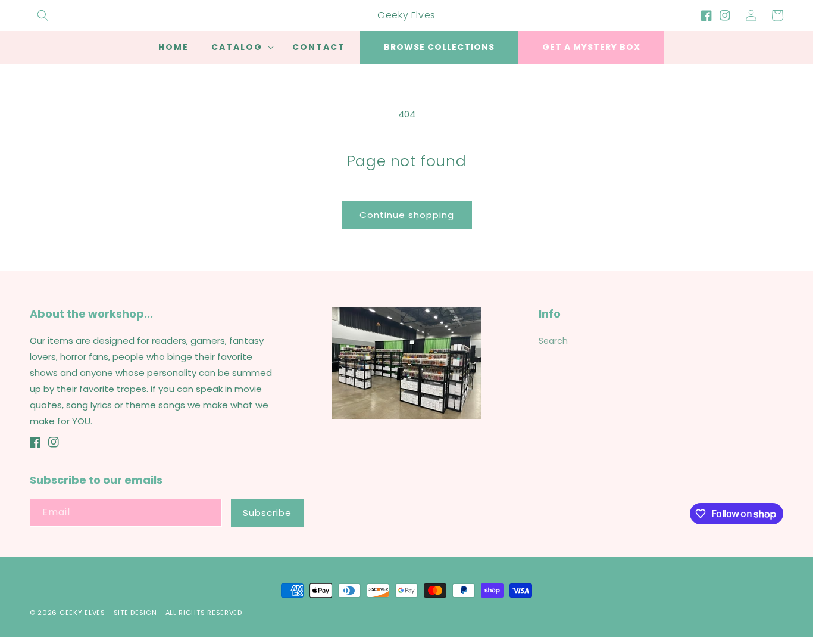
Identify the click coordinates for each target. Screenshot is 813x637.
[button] (43, 15)
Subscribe (267, 513)
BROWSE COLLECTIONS (439, 47)
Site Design (135, 612)
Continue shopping (406, 215)
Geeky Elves (82, 612)
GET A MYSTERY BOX (591, 47)
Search (553, 341)
